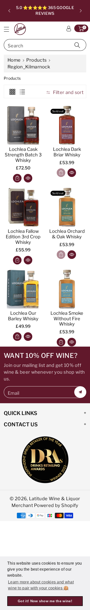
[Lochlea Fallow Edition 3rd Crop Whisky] (23, 207)
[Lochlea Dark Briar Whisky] (67, 125)
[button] (9, 29)
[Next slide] (80, 10)
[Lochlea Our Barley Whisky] (23, 289)
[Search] (77, 45)
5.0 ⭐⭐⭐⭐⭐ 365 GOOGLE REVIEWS (45, 10)
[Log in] (68, 28)
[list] (22, 91)
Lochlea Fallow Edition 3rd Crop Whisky (23, 236)
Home (14, 60)
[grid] (12, 91)
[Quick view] (28, 178)
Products (36, 60)
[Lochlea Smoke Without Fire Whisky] (67, 289)
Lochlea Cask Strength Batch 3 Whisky (23, 154)
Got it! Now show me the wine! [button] (45, 601)
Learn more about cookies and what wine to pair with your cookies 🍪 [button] (41, 585)
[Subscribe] (80, 392)
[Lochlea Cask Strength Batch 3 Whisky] (23, 125)
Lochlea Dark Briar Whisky (67, 151)
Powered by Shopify (56, 505)
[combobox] (45, 45)
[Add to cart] (17, 178)
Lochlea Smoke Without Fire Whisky (66, 318)
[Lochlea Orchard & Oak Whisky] (67, 207)
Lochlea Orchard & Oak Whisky (67, 233)
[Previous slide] (9, 10)
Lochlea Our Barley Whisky (23, 315)
